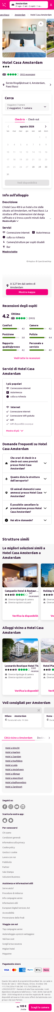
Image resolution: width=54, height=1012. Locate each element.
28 (33, 167)
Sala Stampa (8, 872)
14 (33, 152)
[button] (24, 38)
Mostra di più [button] (12, 431)
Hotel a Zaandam (13, 756)
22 (40, 159)
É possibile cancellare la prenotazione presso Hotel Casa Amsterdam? (26, 508)
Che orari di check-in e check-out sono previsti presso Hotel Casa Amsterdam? (24, 463)
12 (21, 152)
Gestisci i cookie (9, 852)
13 (27, 152)
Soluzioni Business (11, 877)
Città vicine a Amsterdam (18, 737)
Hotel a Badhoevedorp (15, 782)
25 (14, 167)
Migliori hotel (8, 949)
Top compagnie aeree (12, 929)
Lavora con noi (9, 857)
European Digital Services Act (16, 908)
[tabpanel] (27, 768)
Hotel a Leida (11, 765)
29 (40, 167)
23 (46, 159)
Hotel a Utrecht (12, 748)
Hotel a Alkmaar (12, 774)
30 (46, 167)
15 (40, 152)
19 (21, 159)
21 (33, 159)
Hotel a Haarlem (12, 752)
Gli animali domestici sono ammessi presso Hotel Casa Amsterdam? (26, 493)
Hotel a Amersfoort (14, 778)
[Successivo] (45, 126)
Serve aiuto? (8, 888)
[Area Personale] (51, 4)
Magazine (7, 954)
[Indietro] (8, 126)
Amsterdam (20, 15)
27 (27, 167)
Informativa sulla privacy (13, 842)
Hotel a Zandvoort (13, 787)
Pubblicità (7, 862)
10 (8, 152)
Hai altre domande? (21, 520)
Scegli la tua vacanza (12, 944)
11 (14, 152)
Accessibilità (8, 913)
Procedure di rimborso (12, 893)
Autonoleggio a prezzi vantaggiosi (18, 934)
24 (8, 167)
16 (46, 152)
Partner (5, 867)
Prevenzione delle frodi (13, 918)
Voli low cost (8, 939)
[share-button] (41, 23)
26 (21, 167)
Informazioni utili (10, 903)
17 (8, 159)
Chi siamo (6, 833)
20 (27, 159)
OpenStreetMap (44, 261)
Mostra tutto (9, 251)
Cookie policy (8, 847)
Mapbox (31, 261)
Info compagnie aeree (12, 898)
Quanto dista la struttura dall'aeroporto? (25, 479)
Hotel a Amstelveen (14, 769)
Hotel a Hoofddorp (13, 761)
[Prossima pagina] (49, 738)
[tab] (18, 737)
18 (14, 159)
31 (8, 174)
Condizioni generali (11, 837)
